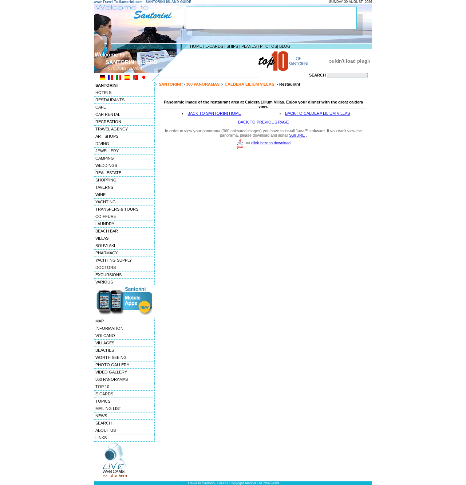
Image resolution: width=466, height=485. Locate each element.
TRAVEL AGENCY (111, 129)
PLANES (249, 46)
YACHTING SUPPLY (113, 260)
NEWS (101, 416)
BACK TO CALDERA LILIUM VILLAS (317, 113)
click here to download (271, 143)
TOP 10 (102, 386)
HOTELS (103, 92)
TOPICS (102, 401)
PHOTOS (268, 46)
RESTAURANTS (110, 100)
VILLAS (101, 238)
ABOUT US (105, 430)
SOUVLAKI (105, 245)
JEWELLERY (107, 151)
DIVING (102, 143)
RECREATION (108, 122)
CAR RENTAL (107, 114)
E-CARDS (214, 46)
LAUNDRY (104, 224)
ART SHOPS (106, 136)
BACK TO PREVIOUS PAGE (263, 122)
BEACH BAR (106, 231)
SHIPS (232, 46)
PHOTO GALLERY (112, 365)
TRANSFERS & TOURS (116, 209)
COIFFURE (105, 216)
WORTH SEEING (111, 357)
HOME (196, 46)
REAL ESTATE (108, 173)
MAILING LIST (108, 408)
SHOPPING (105, 180)
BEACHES (104, 350)
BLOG (285, 46)
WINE (100, 194)
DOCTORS (105, 267)
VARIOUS (104, 282)
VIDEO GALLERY (111, 372)
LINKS (101, 437)
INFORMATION (109, 328)
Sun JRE (297, 135)
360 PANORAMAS (111, 379)
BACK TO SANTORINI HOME (214, 113)
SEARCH (103, 423)
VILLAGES (104, 343)
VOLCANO (105, 335)
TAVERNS (104, 187)
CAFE (100, 107)
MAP (99, 321)
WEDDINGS (106, 165)
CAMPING (104, 158)
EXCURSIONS (108, 275)
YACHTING (105, 202)
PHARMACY (106, 253)
